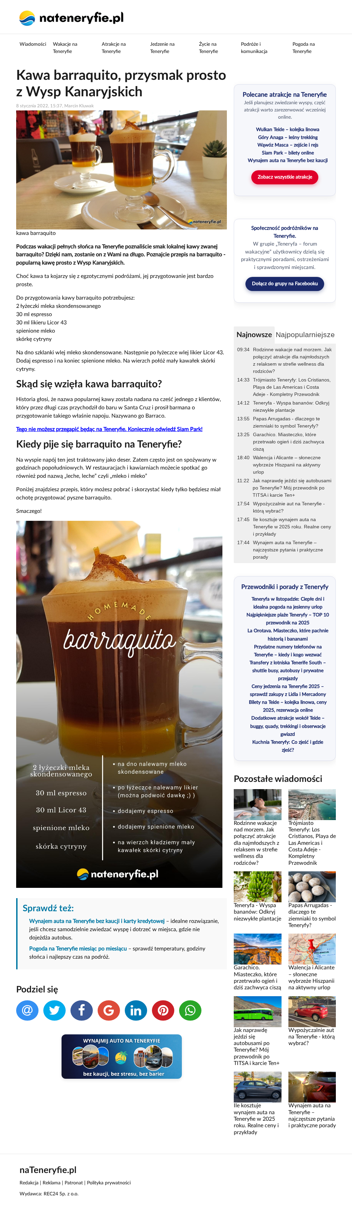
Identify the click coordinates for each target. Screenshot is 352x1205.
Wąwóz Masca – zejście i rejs (287, 145)
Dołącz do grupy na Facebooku (285, 283)
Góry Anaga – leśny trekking (288, 137)
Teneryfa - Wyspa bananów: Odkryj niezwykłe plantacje (291, 406)
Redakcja (29, 1183)
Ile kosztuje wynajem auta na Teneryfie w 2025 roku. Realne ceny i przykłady (292, 527)
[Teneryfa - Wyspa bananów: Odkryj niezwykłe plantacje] (257, 886)
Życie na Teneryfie (208, 48)
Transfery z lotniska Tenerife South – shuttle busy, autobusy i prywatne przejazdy (288, 670)
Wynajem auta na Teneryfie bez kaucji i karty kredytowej (97, 921)
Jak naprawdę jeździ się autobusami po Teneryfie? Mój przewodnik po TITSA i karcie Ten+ (292, 488)
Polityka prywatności (109, 1183)
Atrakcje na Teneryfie (114, 48)
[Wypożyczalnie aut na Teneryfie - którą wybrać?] (312, 1011)
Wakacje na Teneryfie (65, 48)
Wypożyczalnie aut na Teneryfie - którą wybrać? (289, 507)
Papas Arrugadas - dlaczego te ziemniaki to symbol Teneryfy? (286, 422)
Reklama (51, 1183)
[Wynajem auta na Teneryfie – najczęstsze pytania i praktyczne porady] (312, 1087)
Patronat (74, 1183)
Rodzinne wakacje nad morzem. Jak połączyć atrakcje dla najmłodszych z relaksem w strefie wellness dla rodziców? (292, 360)
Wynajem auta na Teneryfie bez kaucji (288, 160)
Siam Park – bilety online (288, 153)
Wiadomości (33, 44)
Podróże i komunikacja (254, 48)
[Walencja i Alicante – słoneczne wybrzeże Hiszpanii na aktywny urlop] (312, 949)
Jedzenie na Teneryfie (162, 48)
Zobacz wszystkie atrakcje (285, 177)
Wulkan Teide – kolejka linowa (287, 129)
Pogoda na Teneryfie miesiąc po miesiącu (78, 948)
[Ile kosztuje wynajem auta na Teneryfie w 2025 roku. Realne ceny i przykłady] (257, 1087)
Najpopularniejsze (305, 334)
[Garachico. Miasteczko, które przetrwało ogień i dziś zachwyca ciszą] (257, 949)
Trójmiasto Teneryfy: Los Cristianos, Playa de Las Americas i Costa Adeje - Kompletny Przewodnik (292, 387)
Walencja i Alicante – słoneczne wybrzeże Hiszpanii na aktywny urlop (287, 465)
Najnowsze (254, 334)
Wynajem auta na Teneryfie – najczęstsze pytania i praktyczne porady (288, 550)
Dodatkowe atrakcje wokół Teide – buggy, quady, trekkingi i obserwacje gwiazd (288, 726)
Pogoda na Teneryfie (304, 48)
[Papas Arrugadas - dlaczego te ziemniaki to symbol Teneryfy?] (312, 886)
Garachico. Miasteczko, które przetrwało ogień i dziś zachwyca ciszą (288, 442)
